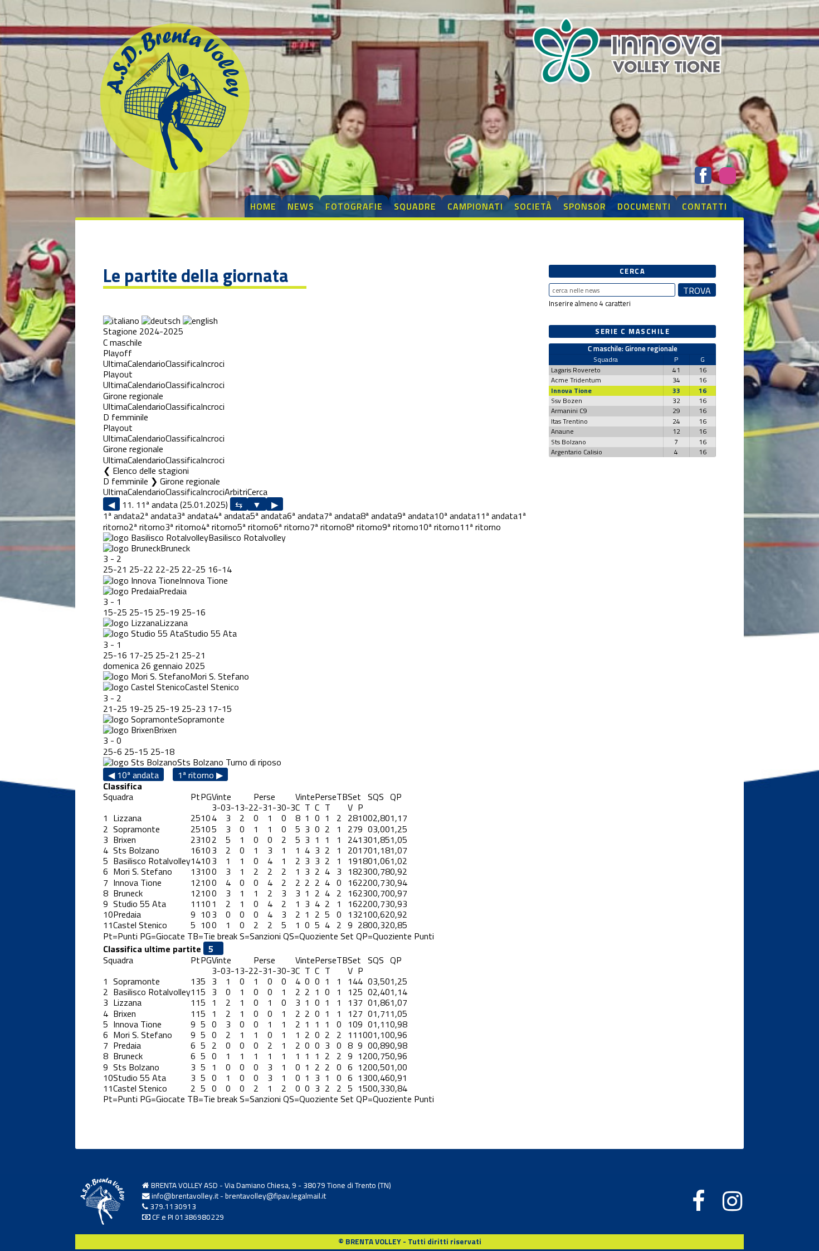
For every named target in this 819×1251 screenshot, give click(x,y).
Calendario (146, 363)
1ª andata (121, 515)
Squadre (415, 206)
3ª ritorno (183, 527)
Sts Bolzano (200, 762)
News (300, 206)
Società (533, 206)
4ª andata (231, 515)
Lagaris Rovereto (576, 370)
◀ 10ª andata (133, 774)
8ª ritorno (364, 527)
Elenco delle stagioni (151, 470)
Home (263, 206)
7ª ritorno (328, 527)
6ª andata (305, 515)
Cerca (257, 491)
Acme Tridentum (576, 380)
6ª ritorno (292, 527)
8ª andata (378, 515)
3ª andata (195, 515)
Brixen (165, 729)
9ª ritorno (400, 527)
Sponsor (584, 206)
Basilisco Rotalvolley (247, 537)
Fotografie (354, 206)
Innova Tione (203, 580)
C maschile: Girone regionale (632, 348)
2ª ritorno (147, 527)
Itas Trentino (569, 421)
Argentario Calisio (576, 452)
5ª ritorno (255, 527)
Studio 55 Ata (210, 633)
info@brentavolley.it (185, 1195)
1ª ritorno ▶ (200, 774)
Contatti (704, 206)
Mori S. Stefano (219, 676)
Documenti (644, 206)
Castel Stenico (212, 687)
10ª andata (455, 515)
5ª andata (268, 515)
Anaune (562, 431)
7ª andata (342, 515)
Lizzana (173, 622)
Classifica (183, 363)
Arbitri (236, 491)
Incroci (213, 363)
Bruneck (175, 548)
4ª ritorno (219, 527)
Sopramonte (201, 719)
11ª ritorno (480, 527)
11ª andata (497, 515)
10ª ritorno (439, 527)
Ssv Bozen (566, 400)
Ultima (115, 363)
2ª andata (158, 515)
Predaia (173, 591)
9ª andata (415, 515)
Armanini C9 (569, 410)
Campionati (475, 206)
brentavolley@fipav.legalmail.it (275, 1195)
